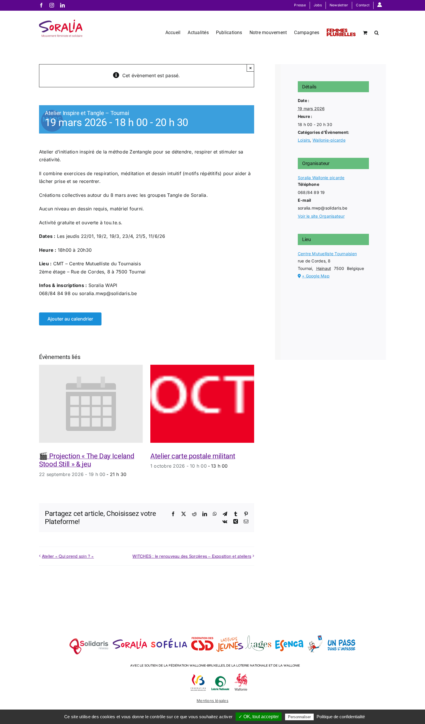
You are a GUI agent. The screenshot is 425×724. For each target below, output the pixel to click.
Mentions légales (212, 700)
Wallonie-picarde (329, 140)
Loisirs (304, 140)
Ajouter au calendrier (70, 319)
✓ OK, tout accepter (259, 716)
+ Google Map (316, 275)
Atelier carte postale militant (192, 456)
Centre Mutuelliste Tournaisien (327, 253)
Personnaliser (299, 717)
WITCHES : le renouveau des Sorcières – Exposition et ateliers (191, 556)
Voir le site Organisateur (321, 216)
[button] (376, 32)
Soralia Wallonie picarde (321, 177)
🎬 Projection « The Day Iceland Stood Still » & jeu (86, 460)
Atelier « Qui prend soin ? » (68, 556)
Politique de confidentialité (341, 716)
